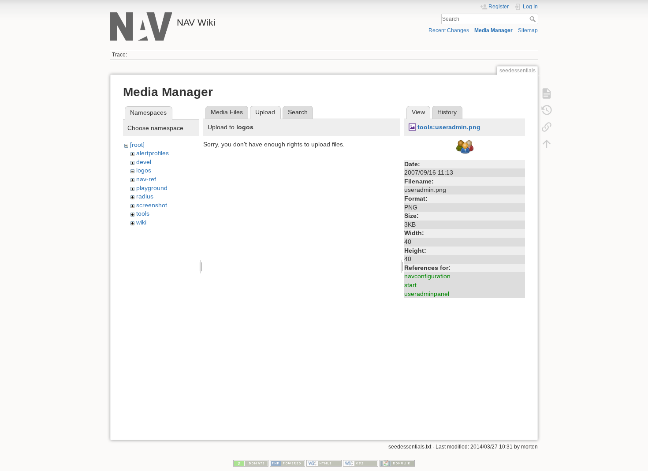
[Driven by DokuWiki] (397, 463)
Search (533, 19)
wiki (141, 222)
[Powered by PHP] (287, 463)
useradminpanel (426, 293)
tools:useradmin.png (448, 127)
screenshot (151, 205)
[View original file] (464, 148)
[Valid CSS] (360, 463)
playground (152, 187)
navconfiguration (427, 276)
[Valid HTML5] (324, 463)
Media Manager (493, 30)
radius (144, 196)
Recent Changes (448, 30)
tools (142, 213)
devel (143, 161)
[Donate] (250, 463)
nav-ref (146, 179)
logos (143, 170)
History (447, 112)
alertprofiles (152, 153)
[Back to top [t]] (546, 143)
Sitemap (528, 30)
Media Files (227, 112)
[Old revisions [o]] (546, 110)
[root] (137, 144)
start (410, 284)
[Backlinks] (546, 127)
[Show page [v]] (546, 93)
